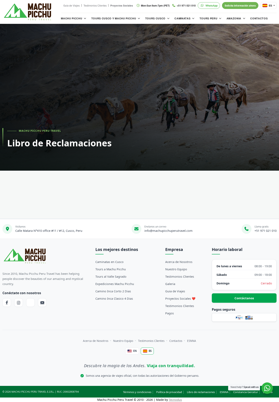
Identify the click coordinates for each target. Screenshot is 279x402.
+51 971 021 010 (265, 231)
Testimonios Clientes (95, 5)
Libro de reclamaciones (201, 392)
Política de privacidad (169, 392)
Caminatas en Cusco (109, 262)
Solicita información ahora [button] (240, 5)
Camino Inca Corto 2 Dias (113, 291)
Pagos (169, 313)
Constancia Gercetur (245, 392)
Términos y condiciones (137, 392)
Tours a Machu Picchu (110, 269)
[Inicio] (27, 12)
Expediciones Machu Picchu (114, 284)
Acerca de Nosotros (178, 262)
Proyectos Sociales (121, 5)
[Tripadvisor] (30, 302)
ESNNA (191, 341)
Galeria (170, 284)
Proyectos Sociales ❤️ (180, 298)
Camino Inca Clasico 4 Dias (114, 298)
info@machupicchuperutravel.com (168, 231)
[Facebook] (6, 302)
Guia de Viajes (71, 5)
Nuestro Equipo (176, 269)
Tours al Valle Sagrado (110, 276)
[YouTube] (42, 302)
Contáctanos (244, 298)
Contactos (175, 341)
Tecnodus (175, 400)
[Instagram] (18, 302)
